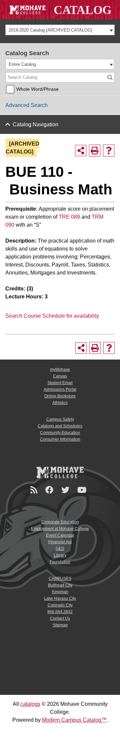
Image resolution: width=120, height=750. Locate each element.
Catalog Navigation (35, 124)
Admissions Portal (60, 389)
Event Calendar (60, 535)
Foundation (60, 562)
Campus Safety (60, 419)
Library (60, 555)
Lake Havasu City (60, 598)
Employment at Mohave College (60, 528)
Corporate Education (60, 522)
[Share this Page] (80, 150)
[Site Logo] (60, 9)
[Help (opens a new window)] (108, 151)
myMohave (60, 369)
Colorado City (60, 605)
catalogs (30, 704)
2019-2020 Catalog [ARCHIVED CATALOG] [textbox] (50, 30)
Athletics (60, 402)
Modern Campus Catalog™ (74, 720)
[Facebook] (50, 489)
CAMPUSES (60, 578)
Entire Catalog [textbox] (22, 64)
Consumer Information (60, 439)
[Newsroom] (34, 489)
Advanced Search (26, 105)
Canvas (60, 376)
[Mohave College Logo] (60, 472)
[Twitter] (66, 489)
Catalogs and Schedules (60, 426)
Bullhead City (60, 585)
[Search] (110, 77)
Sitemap (60, 625)
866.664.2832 (60, 611)
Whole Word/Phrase (37, 89)
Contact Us (60, 618)
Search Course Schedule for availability (52, 316)
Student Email (60, 382)
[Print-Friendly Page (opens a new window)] (94, 151)
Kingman (60, 591)
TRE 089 (69, 217)
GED (60, 548)
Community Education (60, 432)
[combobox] (60, 30)
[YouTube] (82, 489)
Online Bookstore (60, 396)
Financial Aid (60, 542)
